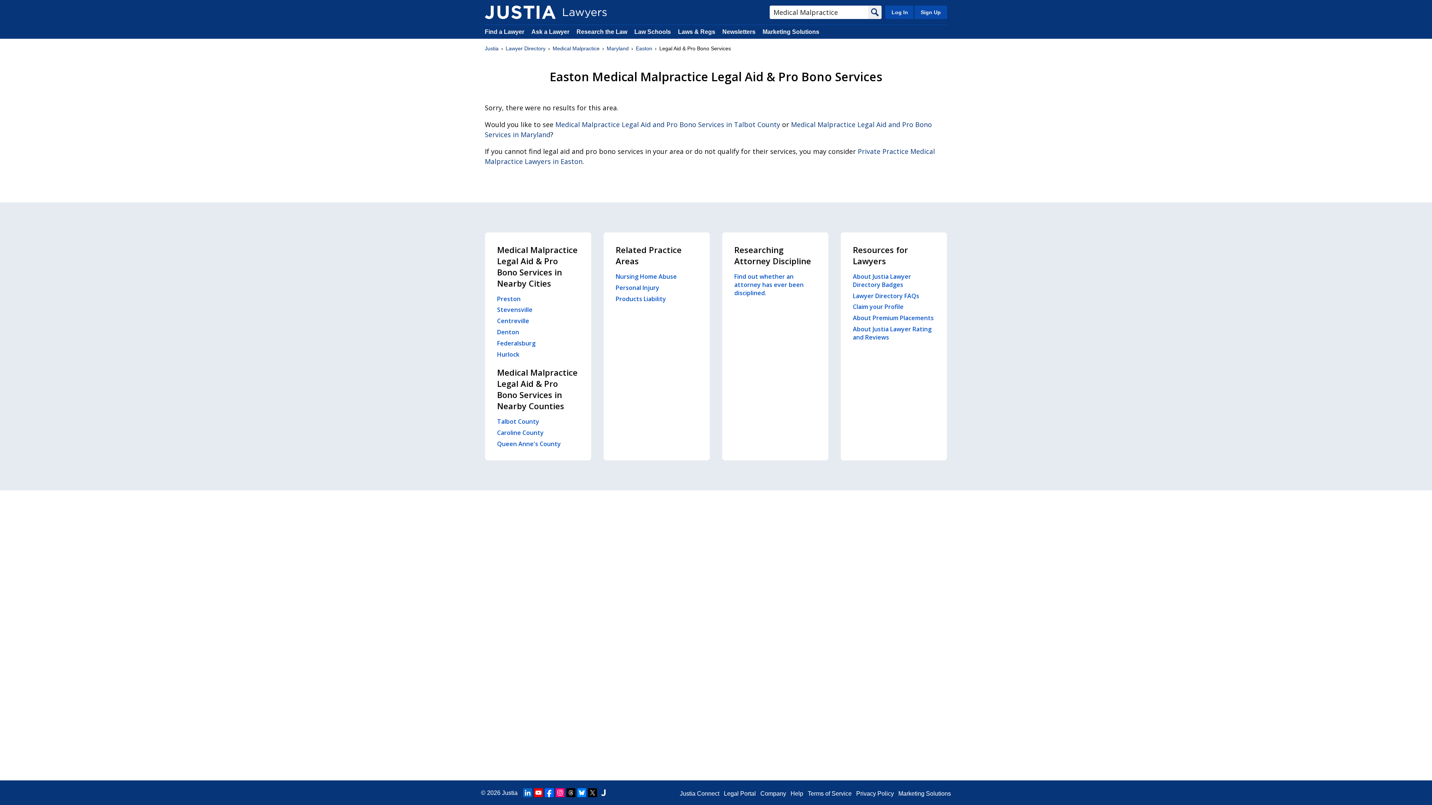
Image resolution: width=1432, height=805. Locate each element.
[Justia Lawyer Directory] (520, 12)
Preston (509, 299)
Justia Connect (699, 793)
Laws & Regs (696, 32)
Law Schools (652, 32)
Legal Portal (740, 793)
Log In (900, 12)
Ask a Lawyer (551, 32)
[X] (592, 792)
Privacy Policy (875, 793)
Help (797, 793)
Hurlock (508, 354)
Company (773, 793)
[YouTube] (538, 792)
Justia (492, 48)
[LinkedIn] (527, 792)
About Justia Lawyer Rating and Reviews (892, 333)
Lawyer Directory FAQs (886, 296)
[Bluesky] (581, 792)
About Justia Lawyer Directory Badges (882, 280)
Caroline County (520, 433)
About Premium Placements (893, 318)
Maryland (618, 48)
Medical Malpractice (576, 48)
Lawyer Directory (526, 48)
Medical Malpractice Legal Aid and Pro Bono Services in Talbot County (667, 124)
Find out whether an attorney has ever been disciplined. (769, 284)
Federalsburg (516, 343)
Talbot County (518, 421)
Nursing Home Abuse (646, 276)
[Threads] (570, 792)
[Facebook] (549, 792)
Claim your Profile (878, 307)
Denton (508, 332)
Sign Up (931, 12)
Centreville (513, 321)
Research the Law (602, 32)
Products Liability (641, 299)
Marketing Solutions (791, 32)
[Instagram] (560, 792)
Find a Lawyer (504, 32)
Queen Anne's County (529, 444)
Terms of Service (830, 793)
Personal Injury (637, 288)
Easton (644, 48)
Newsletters (739, 32)
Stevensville (515, 310)
